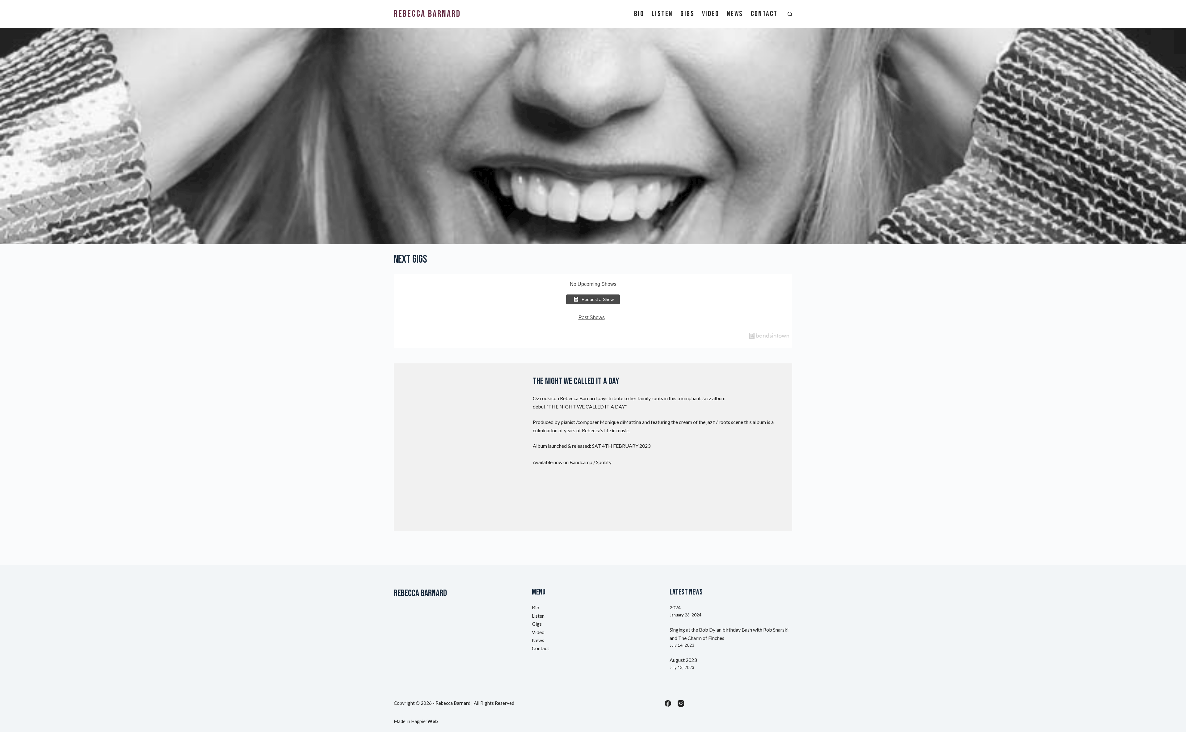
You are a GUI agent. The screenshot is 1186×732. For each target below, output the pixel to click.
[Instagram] (681, 703)
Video (710, 14)
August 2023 (683, 660)
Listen (662, 14)
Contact (764, 14)
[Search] (790, 14)
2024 (675, 607)
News (735, 14)
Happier (424, 721)
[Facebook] (668, 703)
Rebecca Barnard (427, 13)
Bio (639, 14)
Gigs (687, 14)
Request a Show (598, 299)
